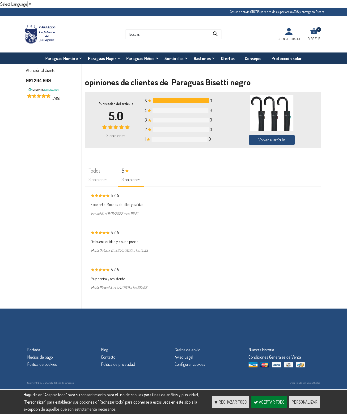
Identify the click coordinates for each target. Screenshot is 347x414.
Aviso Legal (184, 357)
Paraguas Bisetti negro (211, 82)
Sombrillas (174, 58)
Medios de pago (40, 357)
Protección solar (286, 58)
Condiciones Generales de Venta (275, 357)
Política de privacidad (118, 364)
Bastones (202, 58)
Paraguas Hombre (61, 58)
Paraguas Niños (140, 58)
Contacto (108, 357)
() (56, 98)
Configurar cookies (190, 364)
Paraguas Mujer (102, 58)
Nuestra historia (261, 349)
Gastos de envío (187, 349)
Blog (104, 349)
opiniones (115, 135)
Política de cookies (42, 364)
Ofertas (228, 58)
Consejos (253, 58)
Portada (33, 349)
